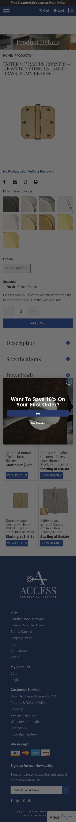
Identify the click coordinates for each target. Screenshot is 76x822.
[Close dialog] (69, 381)
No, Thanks (38, 423)
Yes (38, 413)
